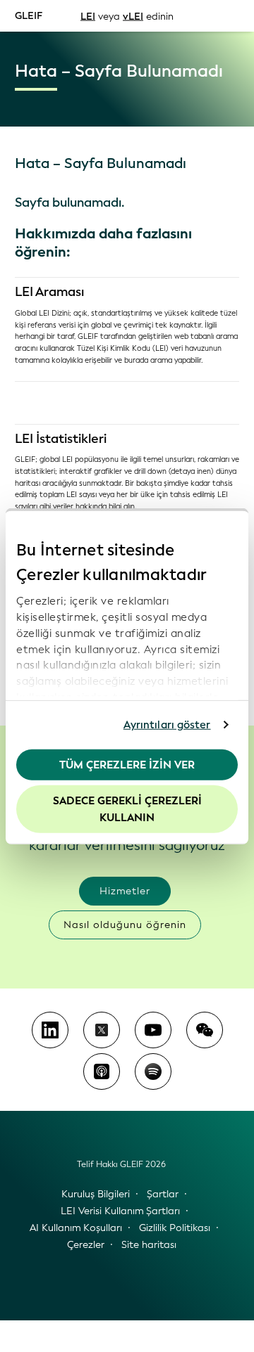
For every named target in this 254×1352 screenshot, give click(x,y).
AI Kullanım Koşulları (76, 1228)
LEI (87, 15)
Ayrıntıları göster (167, 725)
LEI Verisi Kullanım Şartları (120, 1211)
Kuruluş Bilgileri (95, 1194)
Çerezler (85, 1244)
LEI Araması (49, 291)
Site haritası (148, 1244)
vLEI (133, 15)
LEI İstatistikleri (61, 438)
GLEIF (28, 15)
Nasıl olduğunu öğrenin (125, 925)
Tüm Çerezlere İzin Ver (127, 764)
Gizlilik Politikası (174, 1228)
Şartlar (163, 1194)
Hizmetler (124, 891)
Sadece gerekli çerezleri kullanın (127, 809)
